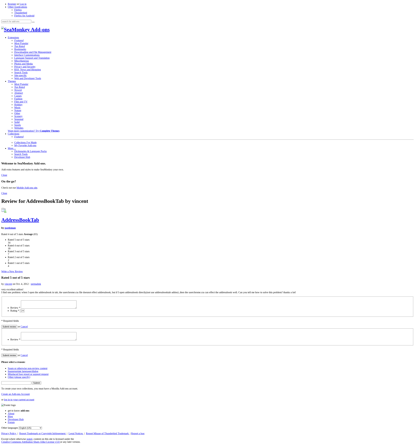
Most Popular (21, 43)
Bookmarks (20, 49)
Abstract (18, 93)
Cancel (24, 326)
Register (12, 4)
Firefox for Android (24, 15)
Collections (13, 133)
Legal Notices (76, 433)
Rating (14, 310)
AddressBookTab (20, 220)
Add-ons (40, 29)
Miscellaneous (21, 60)
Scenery (18, 116)
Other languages (9, 427)
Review (15, 307)
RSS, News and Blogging (27, 69)
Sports (17, 125)
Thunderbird (20, 12)
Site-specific (20, 75)
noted (29, 439)
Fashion (18, 98)
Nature (17, 110)
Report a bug (137, 433)
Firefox (18, 9)
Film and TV (21, 101)
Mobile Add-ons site (27, 187)
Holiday (18, 104)
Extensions (13, 37)
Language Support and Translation (32, 58)
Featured (19, 40)
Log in (23, 4)
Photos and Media (23, 63)
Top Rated (19, 46)
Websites (18, 128)
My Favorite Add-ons (25, 145)
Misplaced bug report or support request (28, 374)
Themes (12, 81)
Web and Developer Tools (27, 78)
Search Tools (21, 72)
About (11, 413)
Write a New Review (12, 271)
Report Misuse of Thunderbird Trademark (107, 433)
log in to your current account (19, 399)
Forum (11, 422)
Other (17, 113)
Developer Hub (22, 157)
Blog (10, 416)
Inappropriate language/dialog (23, 371)
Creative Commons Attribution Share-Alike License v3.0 (30, 441)
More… (12, 148)
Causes (18, 95)
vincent (8, 284)
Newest (18, 90)
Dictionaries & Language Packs (30, 151)
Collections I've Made (25, 142)
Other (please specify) (19, 377)
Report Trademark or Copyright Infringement (42, 433)
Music (17, 107)
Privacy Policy (9, 433)
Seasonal (18, 119)
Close (4, 175)
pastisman (10, 227)
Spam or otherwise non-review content (27, 368)
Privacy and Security (25, 66)
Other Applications (17, 7)
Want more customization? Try (33, 130)
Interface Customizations (27, 55)
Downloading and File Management (32, 52)
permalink (36, 284)
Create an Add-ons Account (15, 394)
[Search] (33, 22)
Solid (17, 122)
